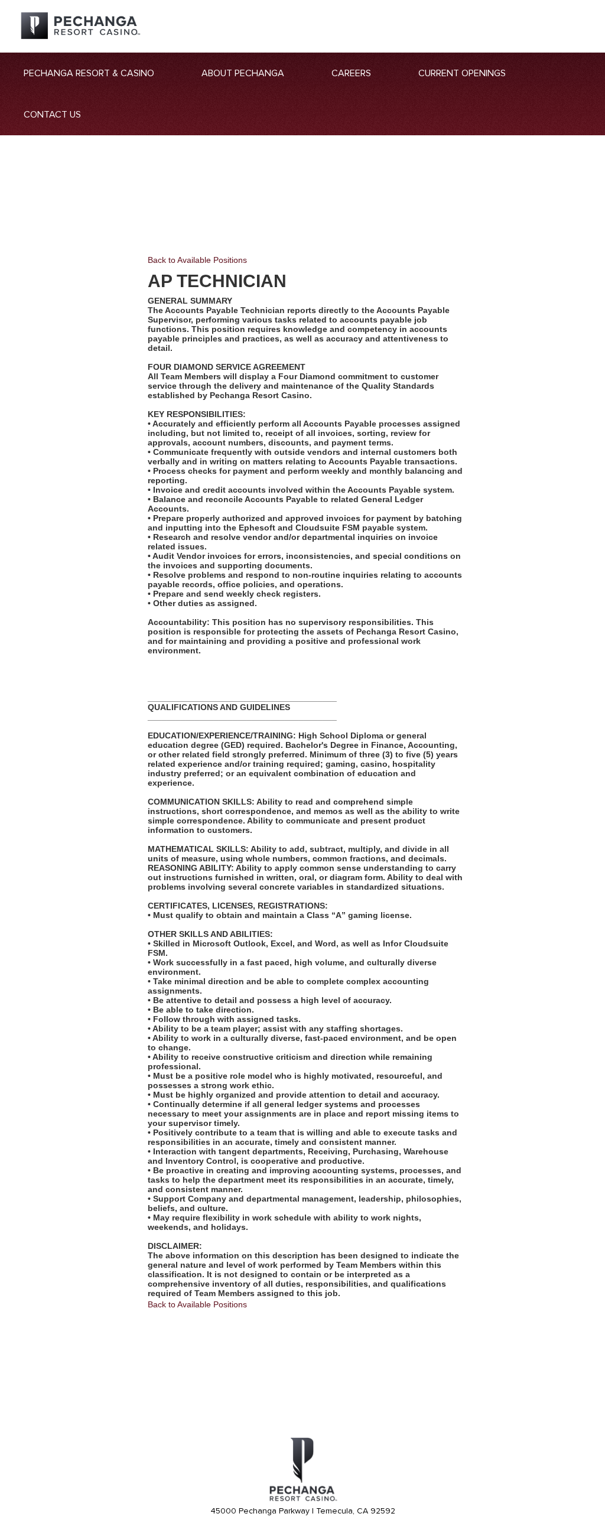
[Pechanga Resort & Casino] (302, 1499)
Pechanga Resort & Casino (89, 73)
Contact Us (52, 115)
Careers (351, 73)
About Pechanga (242, 73)
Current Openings (462, 73)
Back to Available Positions (197, 260)
